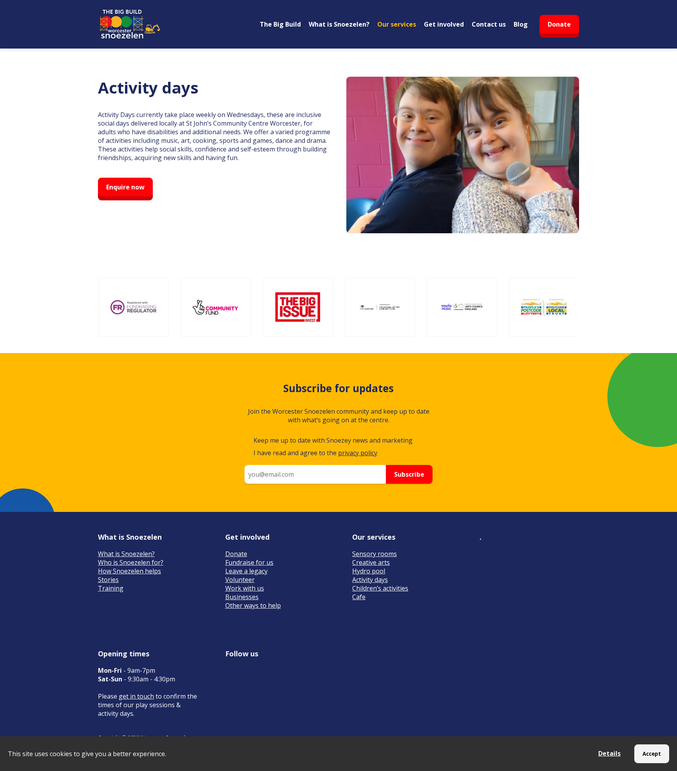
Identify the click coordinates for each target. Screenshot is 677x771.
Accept (652, 753)
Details (609, 753)
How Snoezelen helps (129, 571)
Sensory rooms (374, 553)
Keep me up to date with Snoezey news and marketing (333, 440)
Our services (396, 24)
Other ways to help (253, 605)
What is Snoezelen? (339, 24)
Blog (521, 24)
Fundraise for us (249, 562)
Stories (108, 579)
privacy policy (357, 453)
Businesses (242, 597)
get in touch (136, 696)
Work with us (244, 588)
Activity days (370, 579)
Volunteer (240, 579)
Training (110, 588)
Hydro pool (368, 571)
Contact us (489, 24)
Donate (559, 24)
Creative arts (371, 562)
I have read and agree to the (315, 453)
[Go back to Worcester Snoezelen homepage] (129, 24)
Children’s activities (380, 588)
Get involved (444, 24)
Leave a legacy (246, 571)
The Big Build (280, 24)
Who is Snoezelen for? (130, 562)
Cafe (359, 597)
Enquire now (125, 187)
